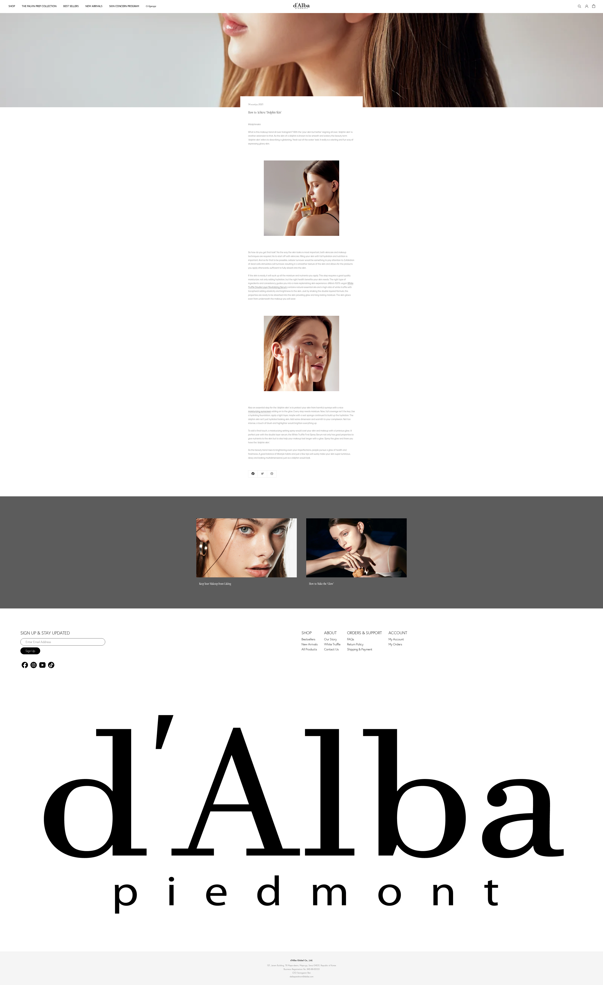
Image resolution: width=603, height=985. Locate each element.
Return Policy (355, 644)
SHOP (11, 6)
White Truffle (332, 644)
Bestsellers (308, 639)
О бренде (151, 6)
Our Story (330, 639)
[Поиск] (579, 6)
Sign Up (30, 651)
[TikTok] (51, 665)
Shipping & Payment (359, 649)
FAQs (350, 639)
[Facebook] (25, 665)
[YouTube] (42, 665)
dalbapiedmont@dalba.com (301, 976)
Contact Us (331, 649)
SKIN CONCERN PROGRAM (124, 6)
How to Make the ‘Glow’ (321, 583)
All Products (309, 649)
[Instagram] (33, 665)
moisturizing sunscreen (259, 411)
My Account (396, 639)
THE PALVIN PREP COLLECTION (39, 6)
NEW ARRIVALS (93, 6)
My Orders (395, 644)
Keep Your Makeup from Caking (215, 583)
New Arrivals (310, 644)
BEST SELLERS (71, 6)
